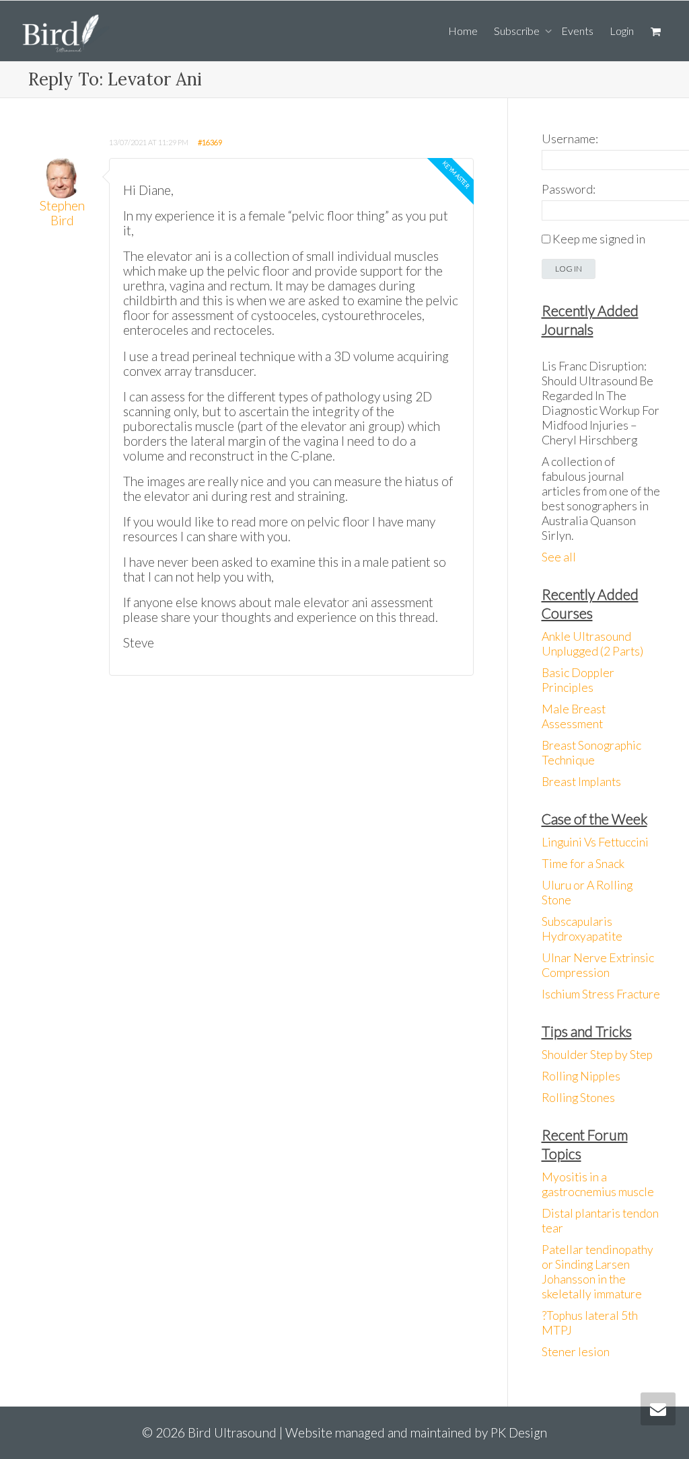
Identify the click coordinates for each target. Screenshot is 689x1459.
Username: (570, 139)
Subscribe (518, 30)
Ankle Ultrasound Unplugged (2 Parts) (592, 643)
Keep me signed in (598, 239)
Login (622, 30)
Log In (568, 269)
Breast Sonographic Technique (591, 752)
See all (559, 557)
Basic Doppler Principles (578, 680)
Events (577, 30)
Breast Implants (581, 782)
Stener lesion (576, 1352)
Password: (568, 189)
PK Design (519, 1432)
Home (463, 30)
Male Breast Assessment (574, 716)
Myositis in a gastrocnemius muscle (598, 1184)
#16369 (210, 142)
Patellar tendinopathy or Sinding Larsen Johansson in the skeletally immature (597, 1272)
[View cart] (655, 31)
